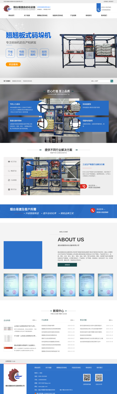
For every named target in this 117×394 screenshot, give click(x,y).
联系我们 (111, 1)
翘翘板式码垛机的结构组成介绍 (51, 351)
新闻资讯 (89, 15)
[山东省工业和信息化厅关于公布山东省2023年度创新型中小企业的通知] (8, 328)
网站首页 (11, 15)
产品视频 (73, 15)
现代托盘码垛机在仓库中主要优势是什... (91, 325)
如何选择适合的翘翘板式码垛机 (51, 341)
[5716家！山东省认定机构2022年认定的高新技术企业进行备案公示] (8, 338)
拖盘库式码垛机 (58, 15)
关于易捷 (27, 15)
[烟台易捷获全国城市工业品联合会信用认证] (8, 347)
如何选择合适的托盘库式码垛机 (51, 332)
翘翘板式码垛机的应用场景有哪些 (51, 329)
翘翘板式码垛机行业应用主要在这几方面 (91, 338)
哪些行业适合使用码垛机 (49, 338)
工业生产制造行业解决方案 (93, 164)
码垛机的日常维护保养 (48, 325)
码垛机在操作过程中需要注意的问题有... (91, 332)
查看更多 (67, 264)
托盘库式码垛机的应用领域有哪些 (51, 345)
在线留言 (106, 1)
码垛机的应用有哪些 (85, 335)
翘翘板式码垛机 (42, 15)
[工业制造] (50, 194)
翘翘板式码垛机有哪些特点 (49, 335)
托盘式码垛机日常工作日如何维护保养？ (91, 329)
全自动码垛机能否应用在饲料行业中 (90, 341)
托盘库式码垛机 (27, 81)
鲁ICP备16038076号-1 (66, 390)
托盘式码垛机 (76, 367)
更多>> (35, 320)
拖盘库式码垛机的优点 (48, 348)
